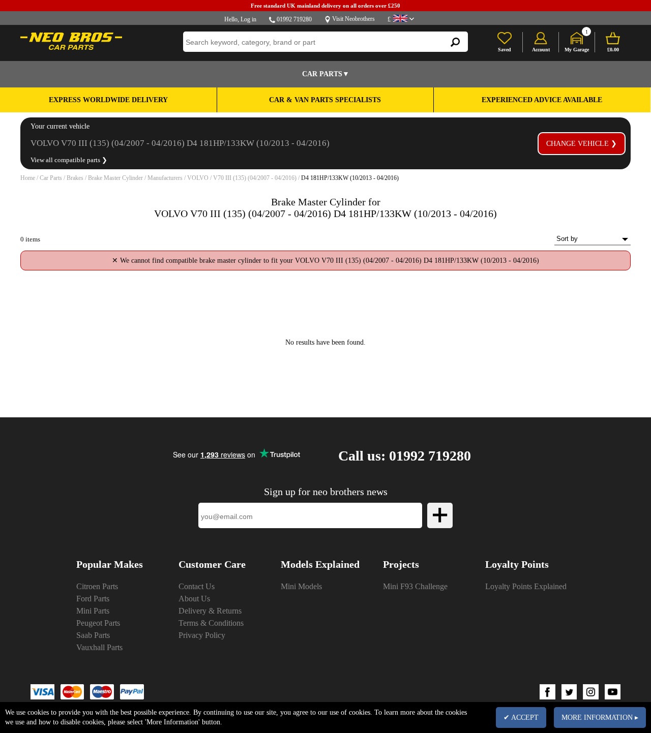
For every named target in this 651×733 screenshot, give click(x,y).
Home (27, 177)
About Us (194, 598)
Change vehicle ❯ (581, 143)
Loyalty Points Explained (526, 586)
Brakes (75, 177)
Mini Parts (92, 610)
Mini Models (301, 586)
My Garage (577, 49)
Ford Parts (92, 598)
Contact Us (197, 586)
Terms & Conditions (211, 623)
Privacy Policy (202, 635)
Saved (504, 49)
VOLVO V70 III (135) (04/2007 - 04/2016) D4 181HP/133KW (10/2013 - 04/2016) (180, 143)
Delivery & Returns (210, 610)
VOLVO (198, 177)
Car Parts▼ (325, 74)
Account (541, 49)
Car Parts (51, 177)
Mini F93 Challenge (415, 586)
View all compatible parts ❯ (69, 160)
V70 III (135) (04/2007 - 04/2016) (255, 177)
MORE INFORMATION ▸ (599, 717)
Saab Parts (93, 635)
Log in (248, 19)
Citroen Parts (97, 586)
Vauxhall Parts (99, 647)
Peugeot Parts (98, 623)
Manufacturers (165, 177)
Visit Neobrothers (353, 18)
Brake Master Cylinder (115, 177)
